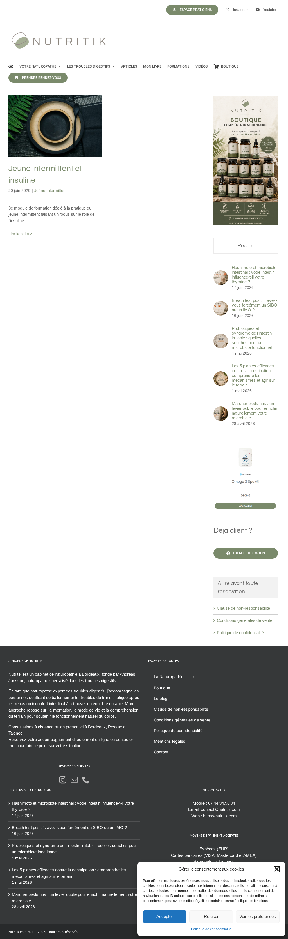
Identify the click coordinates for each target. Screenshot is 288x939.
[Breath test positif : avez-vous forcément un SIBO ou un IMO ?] (220, 304)
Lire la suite (18, 233)
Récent (246, 245)
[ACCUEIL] (11, 66)
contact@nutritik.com (220, 809)
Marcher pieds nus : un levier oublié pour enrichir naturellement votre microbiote (254, 410)
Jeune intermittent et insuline (55, 117)
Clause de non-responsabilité (243, 608)
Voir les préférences (257, 916)
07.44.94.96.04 (221, 803)
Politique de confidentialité (211, 929)
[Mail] (74, 779)
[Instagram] (62, 779)
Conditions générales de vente (244, 620)
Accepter (164, 916)
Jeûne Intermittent (55, 137)
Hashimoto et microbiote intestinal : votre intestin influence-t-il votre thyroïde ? (254, 274)
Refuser (211, 916)
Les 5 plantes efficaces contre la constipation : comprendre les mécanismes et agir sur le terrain (253, 375)
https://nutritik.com (220, 815)
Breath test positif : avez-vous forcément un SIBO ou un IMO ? (254, 305)
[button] (277, 869)
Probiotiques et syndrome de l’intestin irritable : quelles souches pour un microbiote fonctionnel (252, 338)
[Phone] (85, 779)
